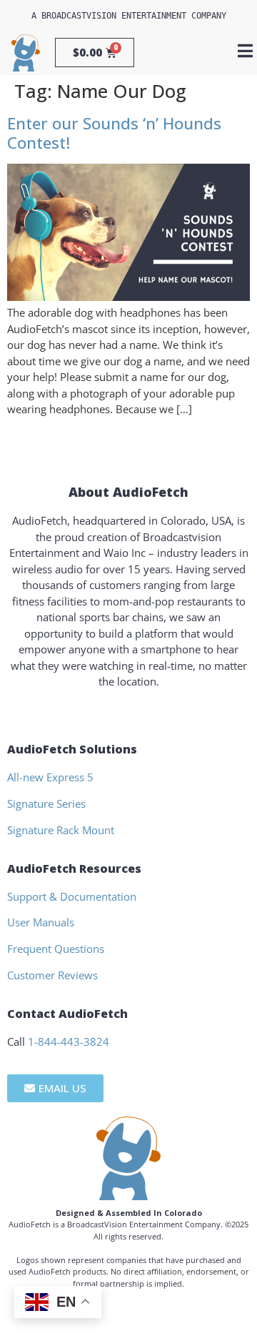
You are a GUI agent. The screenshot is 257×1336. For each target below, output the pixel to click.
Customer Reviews (52, 975)
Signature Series (46, 803)
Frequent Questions (55, 948)
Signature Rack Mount (60, 830)
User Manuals (40, 922)
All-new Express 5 (50, 777)
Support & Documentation (71, 896)
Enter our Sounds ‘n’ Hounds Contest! (114, 133)
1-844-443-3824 (68, 1041)
